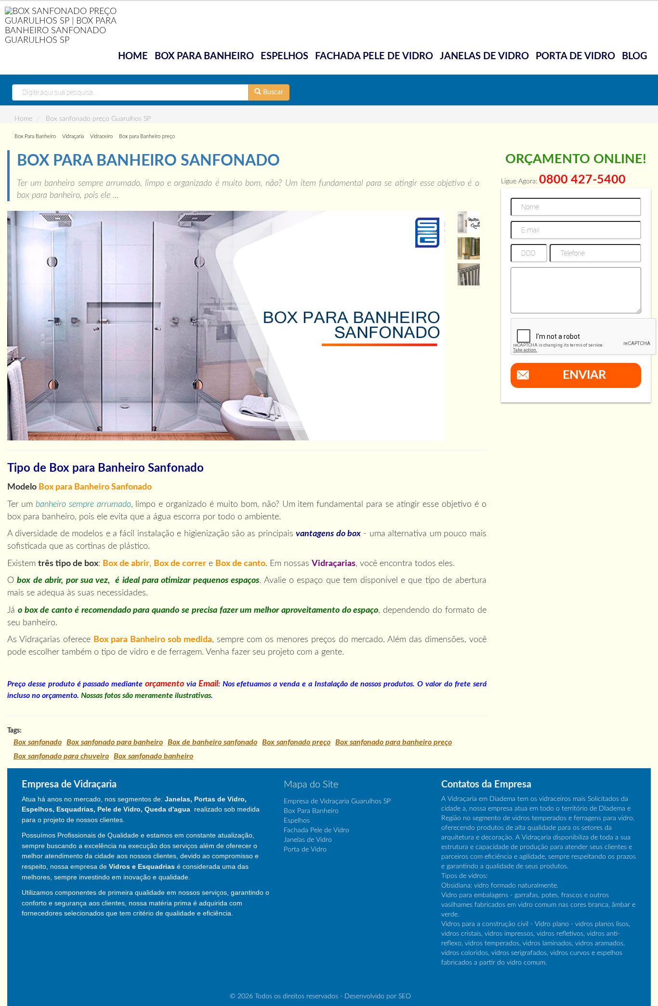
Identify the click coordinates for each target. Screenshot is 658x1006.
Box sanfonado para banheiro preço (393, 742)
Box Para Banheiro (204, 56)
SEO (404, 996)
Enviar (584, 375)
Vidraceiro (101, 136)
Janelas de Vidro (484, 56)
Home (133, 56)
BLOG (634, 56)
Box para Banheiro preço (147, 136)
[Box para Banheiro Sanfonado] (226, 325)
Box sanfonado (37, 742)
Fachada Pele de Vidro (374, 56)
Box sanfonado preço (296, 742)
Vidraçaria (73, 136)
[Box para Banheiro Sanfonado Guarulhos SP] (469, 222)
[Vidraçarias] (82, 25)
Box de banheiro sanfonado (212, 742)
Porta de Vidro (575, 56)
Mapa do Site (311, 784)
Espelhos (284, 56)
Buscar (272, 92)
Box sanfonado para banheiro (114, 742)
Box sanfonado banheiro (153, 756)
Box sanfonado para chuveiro (61, 756)
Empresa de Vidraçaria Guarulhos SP (337, 801)
